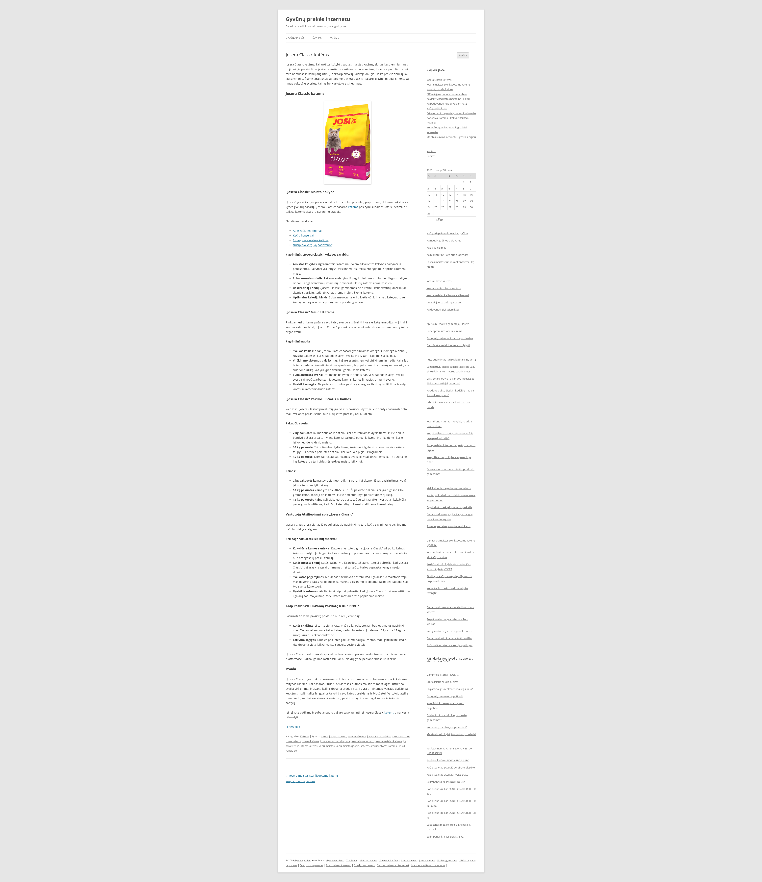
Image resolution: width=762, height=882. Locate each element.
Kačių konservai (303, 235)
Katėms (334, 37)
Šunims (317, 37)
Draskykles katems (364, 865)
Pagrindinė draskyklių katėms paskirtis (449, 507)
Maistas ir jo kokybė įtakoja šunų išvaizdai (451, 734)
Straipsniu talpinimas (311, 865)
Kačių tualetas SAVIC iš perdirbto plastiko (451, 767)
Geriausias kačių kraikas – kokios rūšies (449, 638)
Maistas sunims (368, 860)
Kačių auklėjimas (436, 247)
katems (389, 712)
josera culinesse (356, 736)
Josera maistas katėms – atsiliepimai (448, 295)
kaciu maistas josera (347, 746)
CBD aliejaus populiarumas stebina (447, 94)
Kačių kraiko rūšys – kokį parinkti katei (449, 631)
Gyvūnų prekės (295, 37)
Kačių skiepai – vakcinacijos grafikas (447, 233)
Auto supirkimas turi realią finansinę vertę (451, 359)
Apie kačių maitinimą (307, 231)
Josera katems (427, 860)
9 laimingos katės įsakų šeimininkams (448, 526)
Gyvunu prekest (335, 860)
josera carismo (337, 736)
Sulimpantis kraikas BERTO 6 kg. (445, 836)
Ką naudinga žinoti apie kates (444, 240)
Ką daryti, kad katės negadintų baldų (448, 99)
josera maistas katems (389, 741)
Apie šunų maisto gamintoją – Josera (448, 324)
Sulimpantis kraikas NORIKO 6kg (446, 782)
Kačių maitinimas (437, 108)
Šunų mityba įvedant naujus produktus (450, 338)
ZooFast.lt (351, 860)
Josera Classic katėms (439, 80)
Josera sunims (409, 860)
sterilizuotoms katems (383, 746)
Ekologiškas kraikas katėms (310, 240)
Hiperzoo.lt (293, 727)
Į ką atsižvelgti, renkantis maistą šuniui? (450, 689)
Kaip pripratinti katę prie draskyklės (447, 255)
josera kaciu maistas (379, 736)
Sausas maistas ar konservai (393, 865)
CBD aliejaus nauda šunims (442, 682)
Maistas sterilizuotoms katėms (428, 865)
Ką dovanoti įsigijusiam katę (443, 309)
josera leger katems (363, 741)
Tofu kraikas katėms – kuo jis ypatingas (449, 645)
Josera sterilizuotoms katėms (444, 288)
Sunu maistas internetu (338, 865)
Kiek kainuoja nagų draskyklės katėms (449, 488)
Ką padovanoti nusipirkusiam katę (447, 103)
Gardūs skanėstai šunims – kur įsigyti (448, 345)
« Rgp (439, 219)
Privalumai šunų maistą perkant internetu (451, 113)
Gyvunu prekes (302, 860)
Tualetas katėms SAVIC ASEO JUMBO (448, 760)
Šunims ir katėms (388, 860)
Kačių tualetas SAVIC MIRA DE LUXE (447, 774)
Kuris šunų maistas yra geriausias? (447, 727)
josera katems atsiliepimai (335, 741)
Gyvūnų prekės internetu (318, 19)
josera (324, 736)
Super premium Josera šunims (444, 331)
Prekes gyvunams (447, 860)
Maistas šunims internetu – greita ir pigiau (451, 137)
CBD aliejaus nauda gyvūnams (444, 302)
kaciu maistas (327, 746)
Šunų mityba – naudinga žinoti (445, 696)
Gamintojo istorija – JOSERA (443, 674)
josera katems (310, 741)
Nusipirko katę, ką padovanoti (312, 245)
